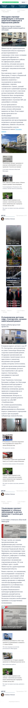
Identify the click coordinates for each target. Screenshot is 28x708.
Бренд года (12, 6)
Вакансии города (4, 6)
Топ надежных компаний (23, 6)
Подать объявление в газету (10, 2)
